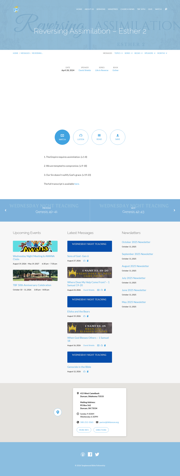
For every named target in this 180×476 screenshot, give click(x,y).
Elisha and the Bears (78, 311)
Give (150, 9)
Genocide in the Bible (79, 366)
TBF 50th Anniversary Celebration (32, 285)
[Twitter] (97, 454)
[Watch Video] (98, 290)
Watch (158, 9)
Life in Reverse (101, 70)
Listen (80, 139)
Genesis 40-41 (46, 212)
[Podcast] (83, 454)
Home (79, 9)
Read (99, 139)
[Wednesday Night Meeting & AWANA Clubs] (35, 250)
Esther (116, 70)
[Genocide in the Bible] (89, 360)
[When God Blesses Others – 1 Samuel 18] (89, 331)
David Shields (85, 70)
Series (128, 53)
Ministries (113, 9)
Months (161, 53)
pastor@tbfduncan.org (109, 422)
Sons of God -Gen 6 (78, 256)
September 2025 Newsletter (137, 253)
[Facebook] (90, 454)
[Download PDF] (88, 261)
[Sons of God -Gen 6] (89, 250)
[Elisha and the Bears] (89, 305)
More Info (84, 430)
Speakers (149, 53)
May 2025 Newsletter (134, 302)
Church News (127, 9)
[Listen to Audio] (84, 261)
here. (77, 183)
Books (138, 53)
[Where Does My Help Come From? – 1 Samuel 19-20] (89, 276)
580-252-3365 (86, 422)
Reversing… (37, 53)
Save (117, 139)
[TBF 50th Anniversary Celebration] (35, 279)
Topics (118, 53)
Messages (25, 53)
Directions (101, 430)
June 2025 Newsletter (134, 290)
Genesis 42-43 (133, 212)
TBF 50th (141, 9)
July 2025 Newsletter (134, 277)
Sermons (100, 9)
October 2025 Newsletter (136, 242)
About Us (89, 9)
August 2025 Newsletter (135, 266)
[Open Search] (166, 9)
